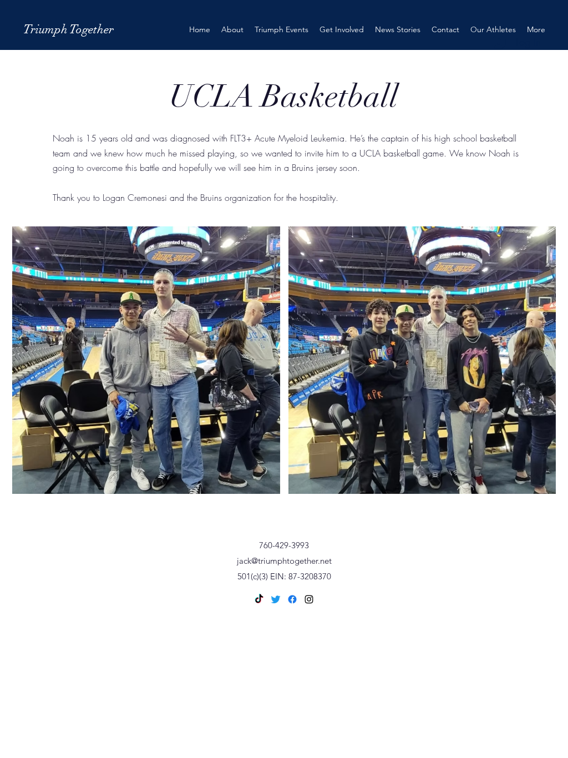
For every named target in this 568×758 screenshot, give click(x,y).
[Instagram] (309, 599)
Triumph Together (68, 29)
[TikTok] (259, 599)
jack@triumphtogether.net (284, 560)
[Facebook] (292, 599)
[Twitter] (275, 599)
